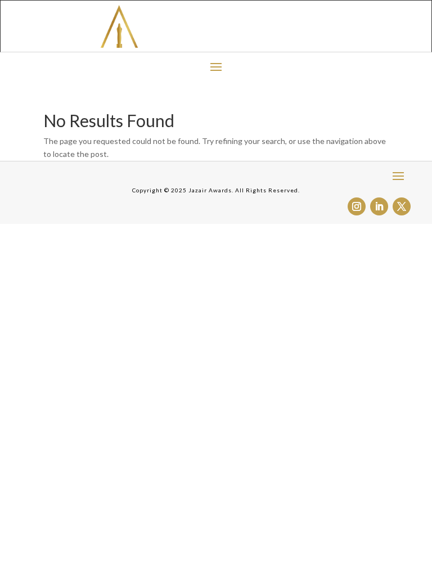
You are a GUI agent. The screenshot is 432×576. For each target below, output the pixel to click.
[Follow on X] (402, 206)
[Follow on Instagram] (357, 206)
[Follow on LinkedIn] (379, 206)
